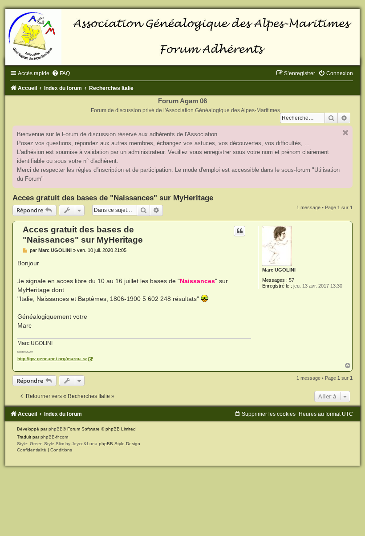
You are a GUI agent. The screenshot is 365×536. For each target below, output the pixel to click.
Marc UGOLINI (279, 269)
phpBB (56, 428)
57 (291, 280)
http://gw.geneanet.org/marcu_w (52, 358)
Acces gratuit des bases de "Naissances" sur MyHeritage (112, 198)
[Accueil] (182, 37)
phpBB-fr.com (54, 436)
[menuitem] (61, 73)
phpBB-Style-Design (119, 443)
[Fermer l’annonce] (345, 132)
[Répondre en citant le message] (239, 231)
